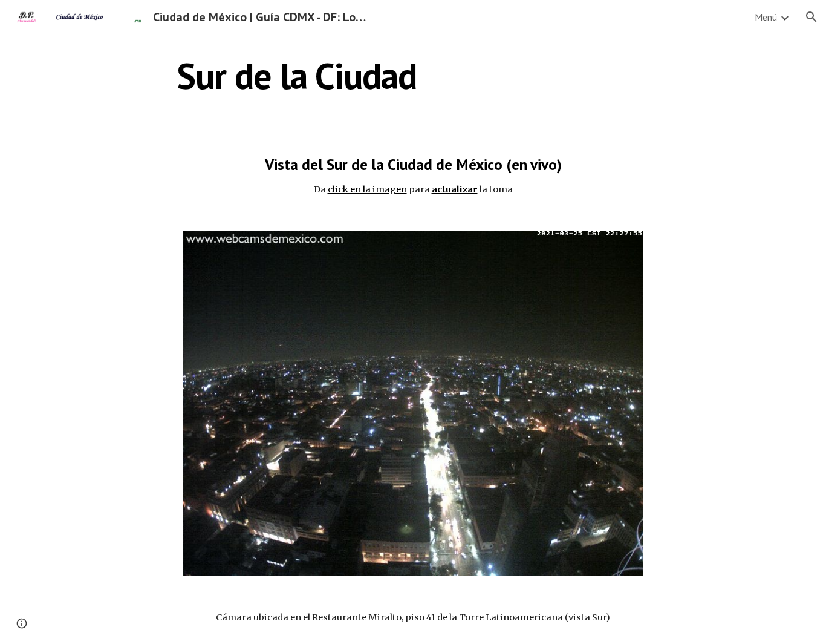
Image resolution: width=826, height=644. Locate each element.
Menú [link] (766, 17)
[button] (811, 16)
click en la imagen (367, 189)
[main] (297, 75)
